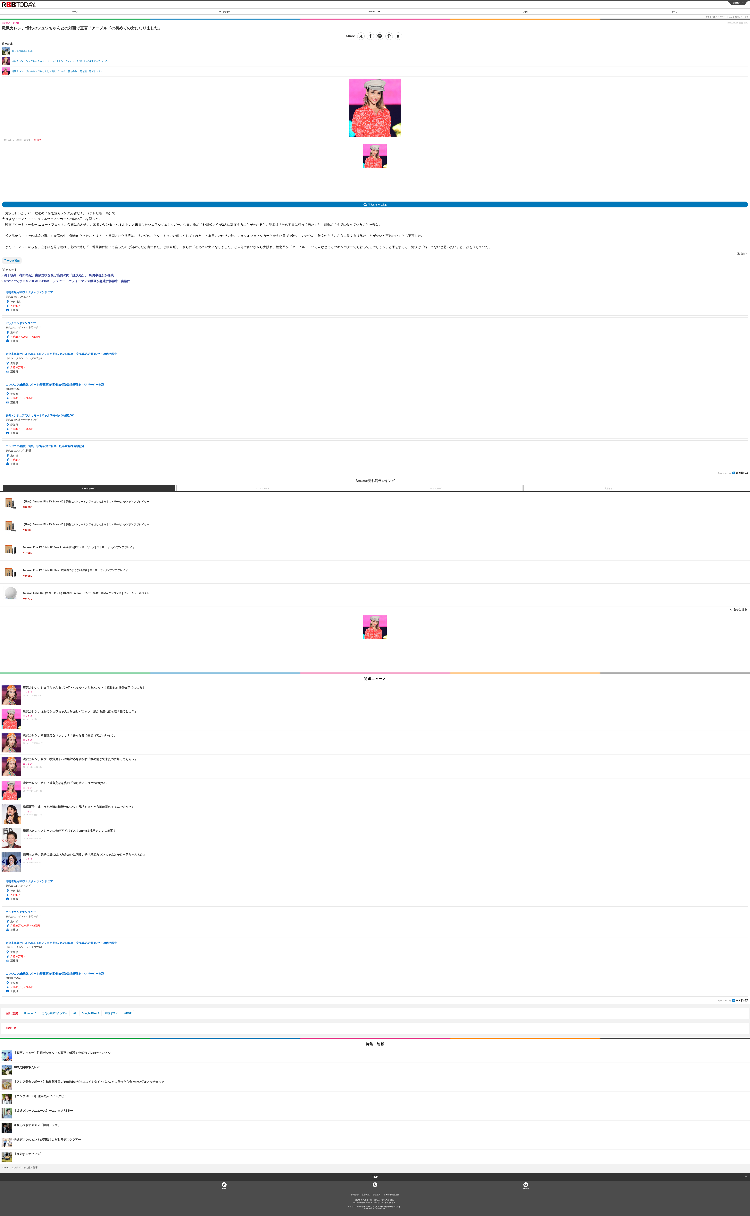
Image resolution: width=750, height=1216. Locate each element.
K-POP (128, 1013)
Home (224, 1188)
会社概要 (376, 1194)
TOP (375, 1177)
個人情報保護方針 (391, 1194)
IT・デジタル (225, 12)
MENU (736, 2)
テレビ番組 (13, 260)
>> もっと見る (738, 609)
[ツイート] (361, 36)
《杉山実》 (741, 253)
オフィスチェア (263, 488)
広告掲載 (366, 1194)
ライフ (675, 12)
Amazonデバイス (89, 488)
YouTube (526, 1188)
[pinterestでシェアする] (389, 36)
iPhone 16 (30, 1013)
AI (74, 1013)
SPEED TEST (375, 12)
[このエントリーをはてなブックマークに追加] (398, 36)
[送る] (379, 36)
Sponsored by (724, 473)
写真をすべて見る (377, 204)
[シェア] (370, 36)
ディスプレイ (436, 488)
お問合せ (355, 1194)
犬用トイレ (609, 488)
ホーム (75, 12)
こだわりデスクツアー (54, 1013)
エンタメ (525, 12)
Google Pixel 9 (90, 1013)
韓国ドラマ (111, 1013)
